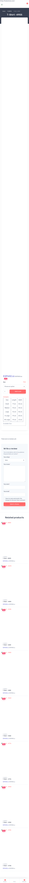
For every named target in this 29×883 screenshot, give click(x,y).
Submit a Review (14, 504)
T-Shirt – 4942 (7, 822)
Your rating (7, 457)
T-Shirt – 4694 (7, 601)
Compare (6, 397)
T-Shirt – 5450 (7, 690)
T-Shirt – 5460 (7, 736)
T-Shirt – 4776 (7, 779)
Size (4, 382)
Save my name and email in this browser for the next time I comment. (15, 499)
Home (3, 11)
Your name (7, 484)
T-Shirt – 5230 (7, 645)
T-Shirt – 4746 (7, 865)
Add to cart (18, 391)
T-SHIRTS (9, 11)
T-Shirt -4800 (7, 558)
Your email (7, 491)
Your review (7, 464)
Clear (24, 382)
